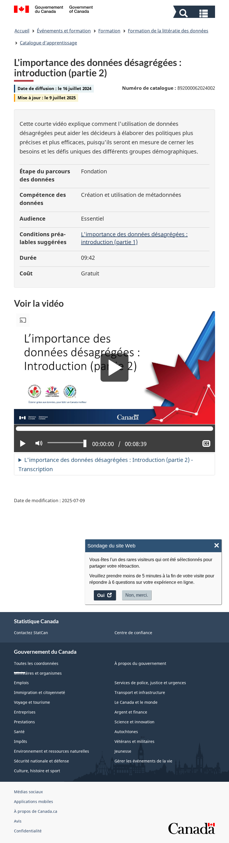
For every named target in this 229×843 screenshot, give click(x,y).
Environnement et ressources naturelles (51, 751)
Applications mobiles (33, 801)
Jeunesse (123, 751)
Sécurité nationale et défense (41, 761)
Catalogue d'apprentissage (48, 43)
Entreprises (24, 712)
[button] (195, 13)
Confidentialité (28, 830)
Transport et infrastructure (140, 692)
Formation (109, 31)
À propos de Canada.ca (35, 811)
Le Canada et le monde (136, 702)
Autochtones (126, 731)
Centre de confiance (133, 632)
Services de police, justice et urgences (150, 682)
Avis (18, 821)
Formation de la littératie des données (168, 31)
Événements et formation (64, 31)
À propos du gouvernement (140, 663)
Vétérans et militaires (134, 741)
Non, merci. (136, 595)
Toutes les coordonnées (36, 663)
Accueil (22, 31)
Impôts (20, 741)
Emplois (21, 682)
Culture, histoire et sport (37, 770)
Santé (19, 731)
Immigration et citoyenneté (39, 692)
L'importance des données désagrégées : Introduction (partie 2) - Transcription (105, 464)
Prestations (24, 721)
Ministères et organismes (38, 673)
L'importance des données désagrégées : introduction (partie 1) (134, 238)
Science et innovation (134, 721)
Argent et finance (131, 712)
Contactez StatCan (31, 632)
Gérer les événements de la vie (143, 761)
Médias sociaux (28, 791)
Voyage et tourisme (32, 702)
